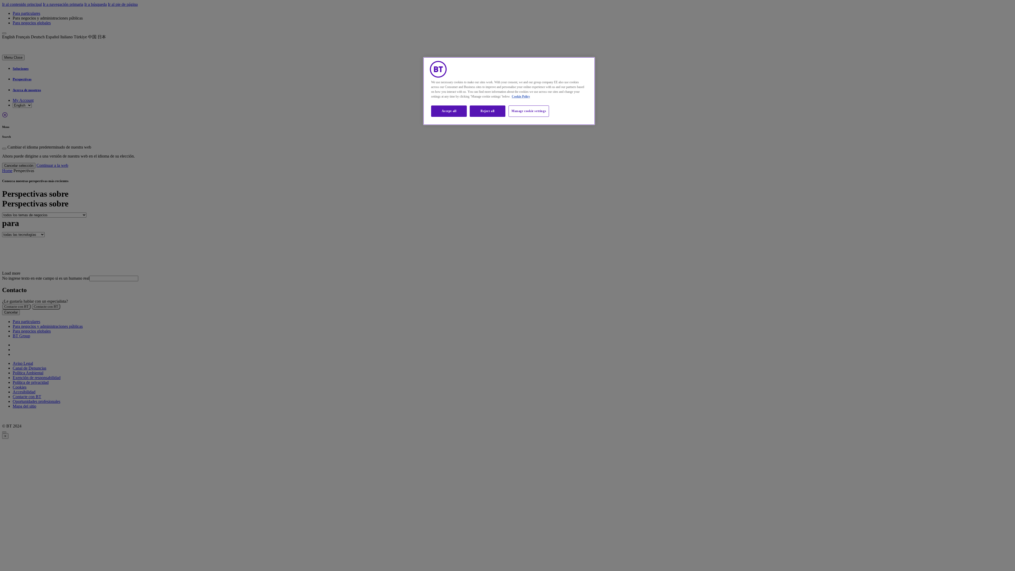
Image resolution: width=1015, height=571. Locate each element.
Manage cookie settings (528, 111)
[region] (509, 91)
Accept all (449, 111)
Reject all (488, 111)
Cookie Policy (521, 96)
